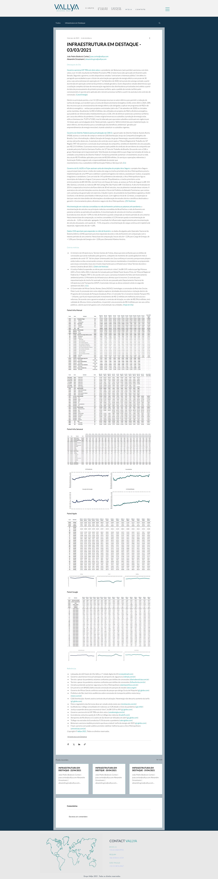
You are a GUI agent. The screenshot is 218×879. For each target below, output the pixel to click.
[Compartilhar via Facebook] (68, 744)
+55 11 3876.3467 (116, 866)
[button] (167, 9)
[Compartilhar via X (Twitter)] (74, 744)
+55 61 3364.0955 (116, 850)
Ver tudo (159, 760)
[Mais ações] (149, 38)
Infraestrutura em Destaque (75, 23)
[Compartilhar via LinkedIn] (79, 744)
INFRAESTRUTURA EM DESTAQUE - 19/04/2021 (143, 769)
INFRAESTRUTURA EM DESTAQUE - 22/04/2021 (69, 769)
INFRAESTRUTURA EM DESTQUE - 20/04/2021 (106, 769)
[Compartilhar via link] (85, 744)
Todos (58, 23)
